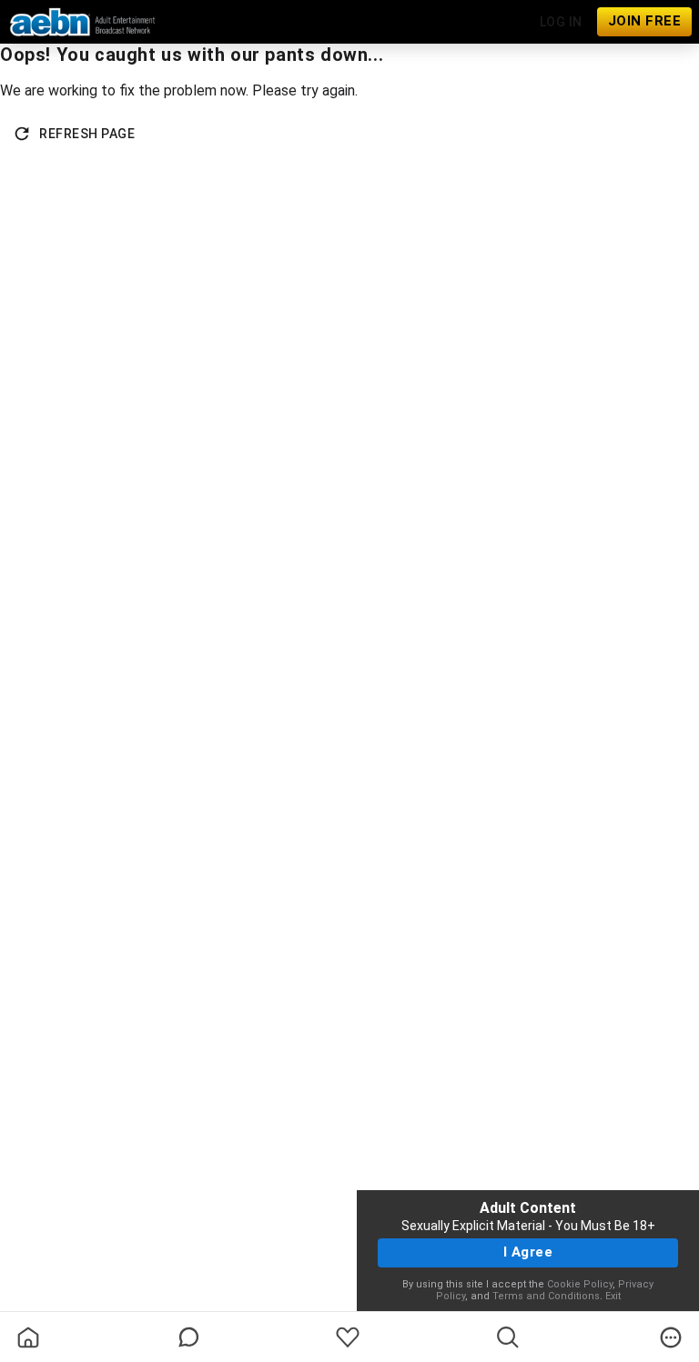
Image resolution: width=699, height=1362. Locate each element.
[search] (507, 1337)
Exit (613, 1296)
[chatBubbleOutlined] (189, 1337)
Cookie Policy (580, 1284)
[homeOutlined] (28, 1337)
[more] (670, 1337)
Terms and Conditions (546, 1296)
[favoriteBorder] (347, 1337)
